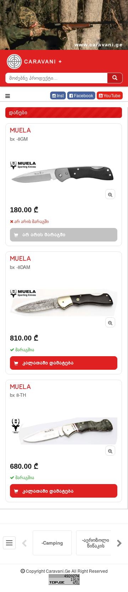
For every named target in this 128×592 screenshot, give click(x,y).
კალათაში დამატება (48, 362)
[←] (24, 543)
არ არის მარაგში (43, 234)
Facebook (83, 95)
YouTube (111, 95)
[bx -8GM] (64, 185)
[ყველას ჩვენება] (9, 542)
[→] (119, 543)
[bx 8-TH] (64, 441)
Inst (60, 95)
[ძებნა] (114, 78)
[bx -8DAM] (64, 313)
